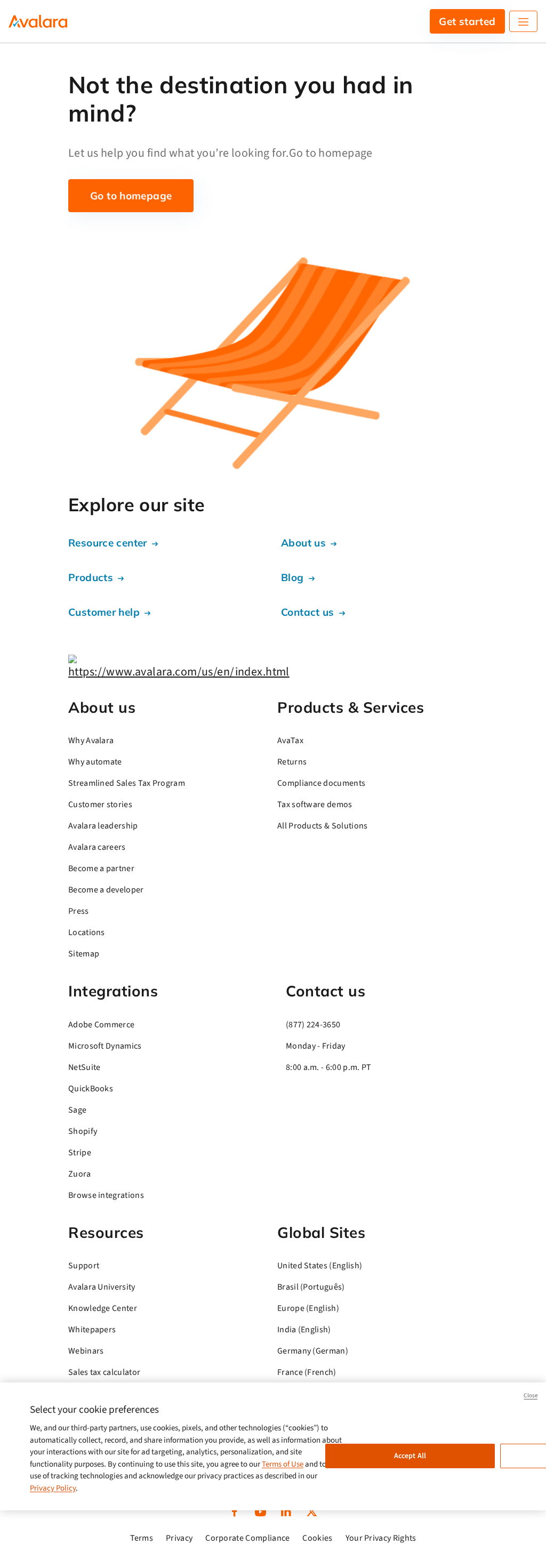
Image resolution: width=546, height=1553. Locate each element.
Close (530, 1395)
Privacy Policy (53, 1488)
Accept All (410, 1456)
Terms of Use (282, 1464)
